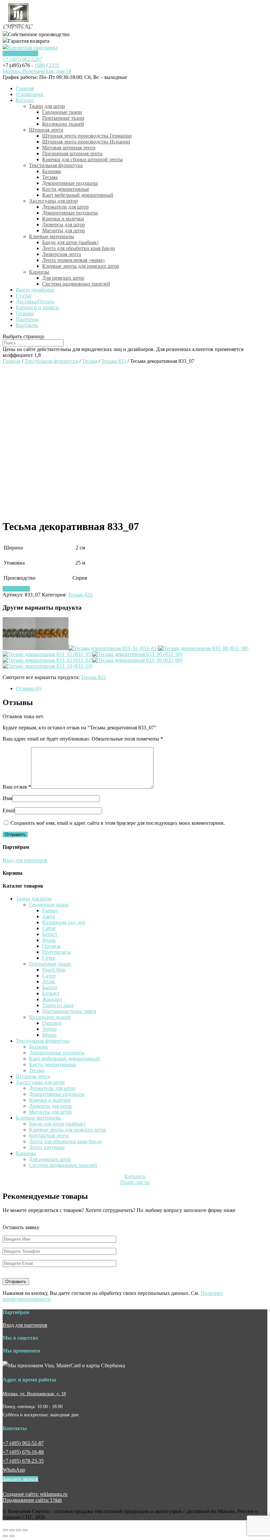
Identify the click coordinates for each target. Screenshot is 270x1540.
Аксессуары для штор (53, 201)
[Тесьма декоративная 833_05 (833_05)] (48, 654)
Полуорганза (56, 952)
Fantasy (50, 910)
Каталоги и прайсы (37, 307)
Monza (49, 1035)
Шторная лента (46, 130)
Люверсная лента (61, 254)
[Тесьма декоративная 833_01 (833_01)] (113, 648)
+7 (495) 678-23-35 (23, 1461)
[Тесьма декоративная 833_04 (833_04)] (19, 648)
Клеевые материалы (51, 236)
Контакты (27, 325)
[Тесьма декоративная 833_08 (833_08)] (203, 648)
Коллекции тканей (63, 124)
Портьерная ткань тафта (69, 1011)
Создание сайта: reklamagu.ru (35, 1494)
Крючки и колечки (63, 218)
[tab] (141, 689)
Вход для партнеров (25, 860)
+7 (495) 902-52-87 (23, 1443)
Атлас (48, 981)
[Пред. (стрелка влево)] (5, 1536)
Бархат (49, 987)
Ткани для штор (47, 106)
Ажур (48, 916)
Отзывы (25, 313)
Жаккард (52, 999)
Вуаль (49, 940)
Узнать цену (16, 589)
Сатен (49, 975)
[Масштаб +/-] (25, 1530)
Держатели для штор (65, 207)
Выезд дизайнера (35, 289)
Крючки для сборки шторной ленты (82, 159)
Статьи (24, 295)
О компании (29, 94)
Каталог (25, 100)
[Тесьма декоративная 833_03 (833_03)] (52, 648)
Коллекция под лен (63, 922)
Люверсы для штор (63, 224)
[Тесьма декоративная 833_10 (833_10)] (48, 666)
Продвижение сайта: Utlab (32, 1500)
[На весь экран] (18, 1530)
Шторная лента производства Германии (87, 136)
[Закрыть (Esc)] (5, 1530)
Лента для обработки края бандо (78, 248)
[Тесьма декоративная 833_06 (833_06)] (137, 654)
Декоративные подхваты (70, 183)
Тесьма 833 (113, 361)
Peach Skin (54, 969)
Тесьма (50, 177)
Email (9, 810)
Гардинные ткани (62, 112)
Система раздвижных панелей (76, 284)
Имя (7, 798)
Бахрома (51, 171)
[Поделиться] (11, 1530)
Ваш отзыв (17, 787)
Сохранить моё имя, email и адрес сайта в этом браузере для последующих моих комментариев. (118, 823)
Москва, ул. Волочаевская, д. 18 (34, 1393)
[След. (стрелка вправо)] (11, 1536)
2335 (54, 65)
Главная (25, 88)
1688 (39, 65)
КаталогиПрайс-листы (135, 1179)
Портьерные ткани (63, 118)
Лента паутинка (47, 1147)
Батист (49, 934)
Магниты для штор (63, 230)
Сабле (49, 928)
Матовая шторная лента (68, 147)
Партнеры (27, 319)
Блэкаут (51, 993)
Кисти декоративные (65, 189)
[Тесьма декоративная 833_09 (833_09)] (137, 660)
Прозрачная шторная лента (72, 153)
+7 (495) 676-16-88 (23, 1452)
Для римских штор (63, 278)
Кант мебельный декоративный (77, 195)
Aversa (49, 1029)
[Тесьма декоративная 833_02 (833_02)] (48, 660)
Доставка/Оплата (35, 301)
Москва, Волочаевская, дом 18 (37, 71)
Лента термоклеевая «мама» (73, 260)
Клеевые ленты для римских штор (80, 266)
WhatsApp (14, 1470)
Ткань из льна (57, 1005)
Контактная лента (49, 1135)
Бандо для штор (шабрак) (70, 242)
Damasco (52, 1023)
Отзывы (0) (28, 688)
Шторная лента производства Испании (86, 141)
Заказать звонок (20, 53)
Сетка (48, 958)
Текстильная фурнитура (56, 165)
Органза (51, 946)
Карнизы (39, 272)
